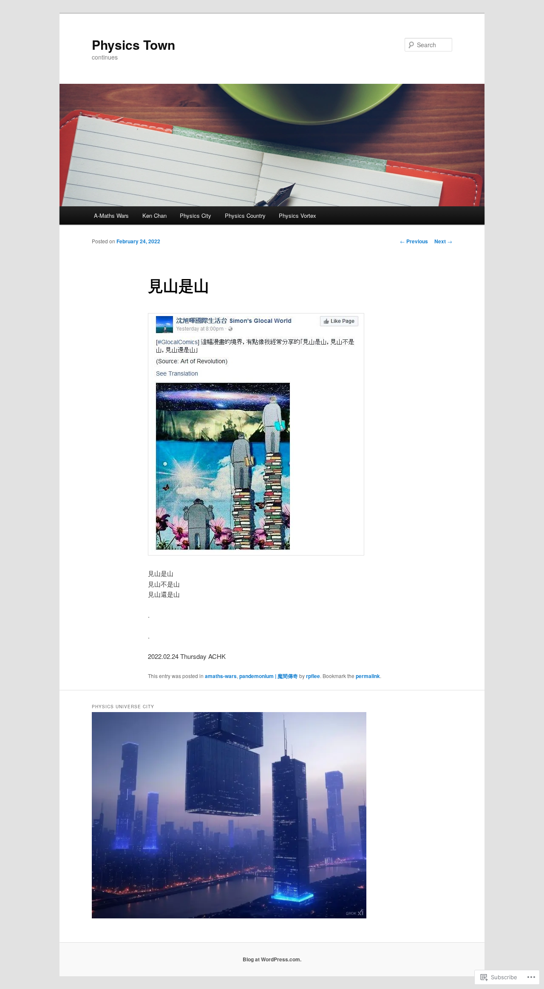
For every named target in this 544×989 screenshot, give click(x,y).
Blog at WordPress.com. (272, 959)
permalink (368, 676)
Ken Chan (154, 215)
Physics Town (133, 44)
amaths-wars (221, 676)
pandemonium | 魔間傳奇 (268, 676)
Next (443, 241)
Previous (414, 241)
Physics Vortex (297, 215)
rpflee (313, 676)
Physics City (195, 215)
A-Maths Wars (111, 215)
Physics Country (245, 215)
